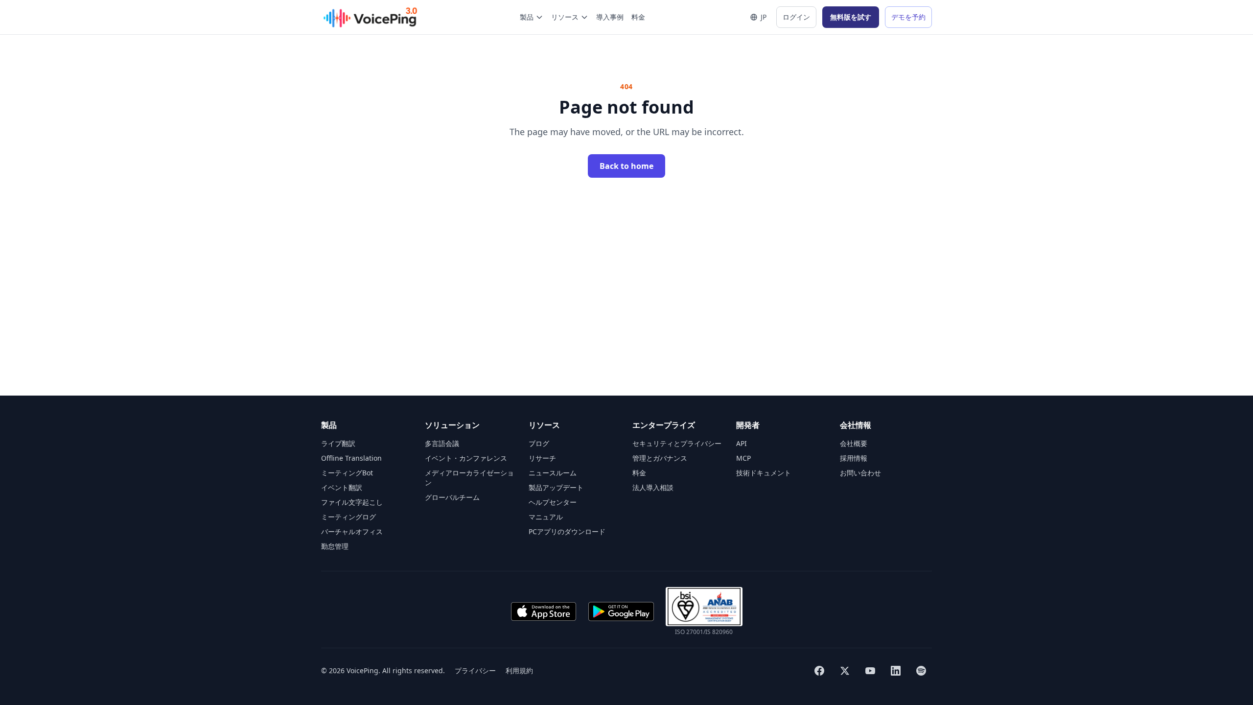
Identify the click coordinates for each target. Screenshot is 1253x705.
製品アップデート (556, 487)
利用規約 (519, 670)
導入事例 (610, 17)
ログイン (796, 17)
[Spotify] (921, 671)
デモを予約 (908, 17)
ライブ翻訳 (338, 443)
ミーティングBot (347, 472)
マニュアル (546, 516)
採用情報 (853, 458)
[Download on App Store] (543, 611)
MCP (743, 458)
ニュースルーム (553, 472)
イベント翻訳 (341, 487)
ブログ (539, 443)
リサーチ (542, 458)
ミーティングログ (348, 516)
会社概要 (853, 443)
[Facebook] (819, 671)
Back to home (626, 166)
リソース (565, 17)
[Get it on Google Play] (621, 611)
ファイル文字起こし (352, 502)
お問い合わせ (860, 472)
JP (763, 17)
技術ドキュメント (763, 472)
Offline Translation (351, 458)
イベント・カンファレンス (466, 458)
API (741, 443)
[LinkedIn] (895, 671)
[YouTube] (870, 671)
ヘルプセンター (553, 502)
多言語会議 (442, 443)
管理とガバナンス (659, 458)
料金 (638, 17)
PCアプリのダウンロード (567, 531)
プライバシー (475, 670)
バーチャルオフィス (352, 531)
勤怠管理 (334, 546)
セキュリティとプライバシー (676, 443)
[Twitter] (845, 671)
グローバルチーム (452, 497)
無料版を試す (850, 17)
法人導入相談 (652, 487)
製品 (527, 17)
